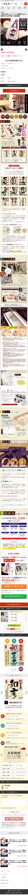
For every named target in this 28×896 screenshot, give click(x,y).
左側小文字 (9, 732)
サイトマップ (4, 886)
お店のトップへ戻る (5, 871)
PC (19, 890)
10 (18, 47)
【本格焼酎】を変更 (7, 765)
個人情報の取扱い (5, 883)
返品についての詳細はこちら (8, 63)
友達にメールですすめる (7, 68)
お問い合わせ (4, 65)
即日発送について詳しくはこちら (14, 586)
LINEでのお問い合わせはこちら (14, 596)
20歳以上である (15, 812)
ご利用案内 (3, 877)
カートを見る (4, 874)
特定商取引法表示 (5, 880)
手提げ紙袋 (7, 785)
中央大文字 (9, 723)
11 (19, 47)
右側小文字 (9, 713)
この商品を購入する (14, 90)
